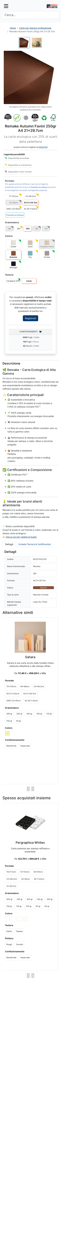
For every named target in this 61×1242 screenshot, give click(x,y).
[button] (30, 77)
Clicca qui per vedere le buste (21, 537)
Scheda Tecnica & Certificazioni (34, 544)
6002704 (43, 147)
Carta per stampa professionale (35, 28)
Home (13, 28)
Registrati (30, 318)
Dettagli (9, 544)
